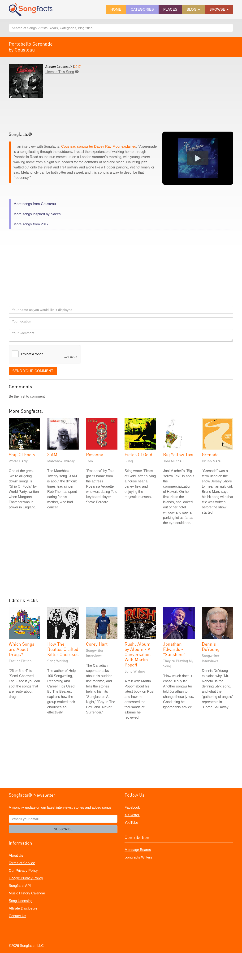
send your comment (32, 371)
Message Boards (138, 850)
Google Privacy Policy (26, 878)
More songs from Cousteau (34, 204)
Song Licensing (20, 901)
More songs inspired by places (37, 214)
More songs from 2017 (30, 224)
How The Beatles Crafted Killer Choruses (62, 649)
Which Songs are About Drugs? (21, 649)
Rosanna (94, 454)
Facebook (132, 807)
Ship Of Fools (22, 454)
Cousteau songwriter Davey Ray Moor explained (98, 146)
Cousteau (25, 50)
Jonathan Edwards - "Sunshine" (174, 649)
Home (115, 9)
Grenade (210, 454)
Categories (142, 9)
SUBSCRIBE (63, 829)
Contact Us (17, 916)
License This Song (59, 72)
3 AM (52, 454)
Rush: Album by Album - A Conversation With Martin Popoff (138, 654)
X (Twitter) (132, 815)
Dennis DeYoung (211, 646)
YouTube (131, 822)
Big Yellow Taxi (178, 454)
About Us (16, 855)
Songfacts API (20, 886)
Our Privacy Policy (23, 870)
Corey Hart (97, 644)
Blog (192, 9)
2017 (77, 66)
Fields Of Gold (138, 454)
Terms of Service (22, 863)
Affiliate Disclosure (23, 908)
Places (170, 9)
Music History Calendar (27, 893)
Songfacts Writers (138, 857)
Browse (217, 9)
